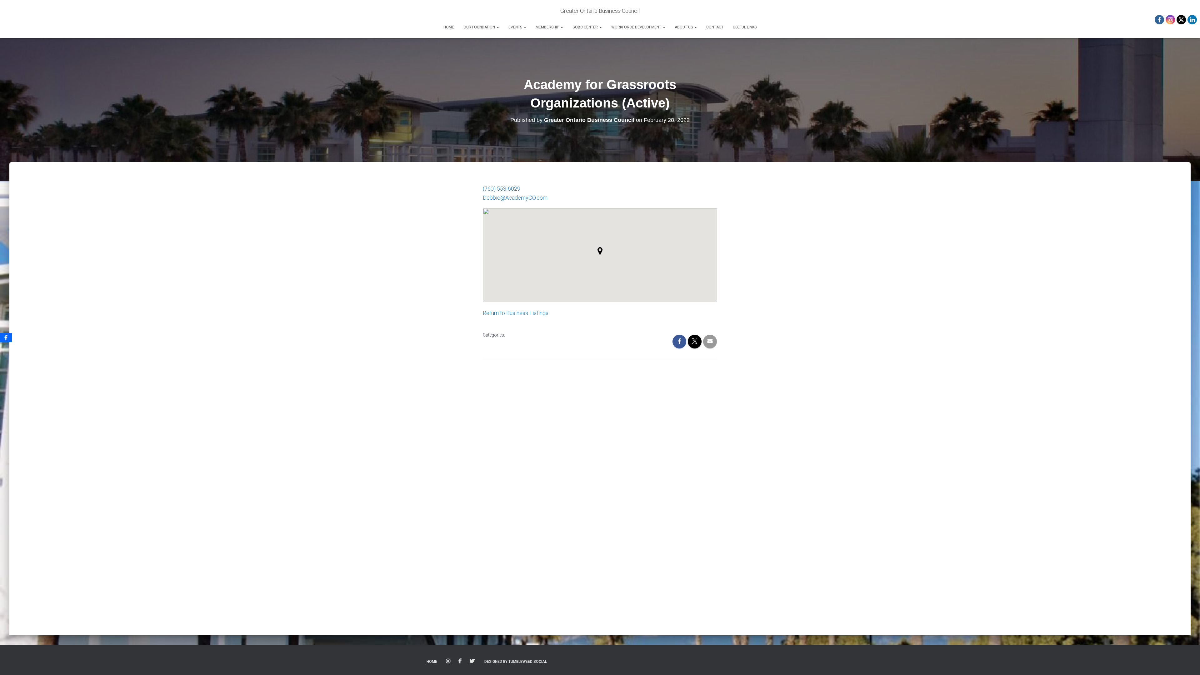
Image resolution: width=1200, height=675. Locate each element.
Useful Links (745, 27)
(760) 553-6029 (501, 188)
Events (515, 27)
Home (448, 27)
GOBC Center (585, 27)
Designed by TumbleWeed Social (515, 661)
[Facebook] (6, 337)
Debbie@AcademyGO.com (515, 197)
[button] (497, 27)
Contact (714, 27)
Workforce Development (636, 27)
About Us (684, 27)
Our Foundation (479, 27)
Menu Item (448, 661)
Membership (548, 27)
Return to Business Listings (515, 313)
